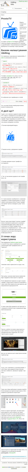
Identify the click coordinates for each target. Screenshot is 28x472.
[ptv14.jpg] (14, 427)
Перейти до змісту (23, 1)
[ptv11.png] (14, 361)
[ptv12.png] (14, 380)
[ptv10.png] (14, 343)
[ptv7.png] (14, 270)
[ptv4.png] (14, 188)
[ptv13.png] (14, 401)
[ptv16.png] (14, 457)
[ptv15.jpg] (14, 441)
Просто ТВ (11, 41)
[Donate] (5, 467)
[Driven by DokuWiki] (14, 468)
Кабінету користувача (16, 242)
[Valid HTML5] (17, 467)
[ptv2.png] (14, 155)
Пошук (13, 8)
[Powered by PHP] (11, 467)
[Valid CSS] (23, 467)
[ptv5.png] (14, 213)
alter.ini (3, 57)
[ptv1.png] (11, 137)
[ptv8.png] (14, 296)
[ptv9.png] (14, 319)
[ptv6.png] (14, 255)
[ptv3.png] (14, 169)
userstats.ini (10, 76)
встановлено (17, 417)
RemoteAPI (12, 452)
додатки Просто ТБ (13, 418)
